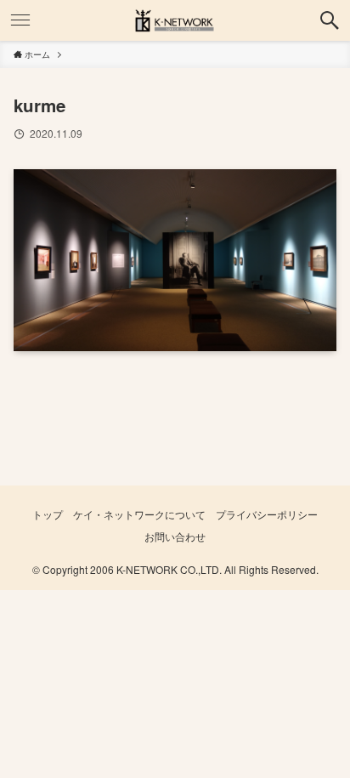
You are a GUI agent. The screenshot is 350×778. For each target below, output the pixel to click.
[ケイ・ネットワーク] (174, 20)
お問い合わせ (175, 536)
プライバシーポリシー (267, 514)
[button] (329, 20)
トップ (47, 514)
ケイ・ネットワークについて (139, 514)
